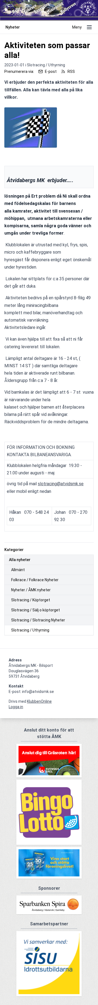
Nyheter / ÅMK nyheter (31, 590)
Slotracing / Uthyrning (30, 630)
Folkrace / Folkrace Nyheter (35, 580)
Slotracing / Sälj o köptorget (35, 610)
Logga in (16, 707)
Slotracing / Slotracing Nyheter (38, 620)
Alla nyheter (19, 560)
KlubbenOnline (39, 701)
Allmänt (18, 570)
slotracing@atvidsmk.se (61, 483)
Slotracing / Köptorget (30, 600)
